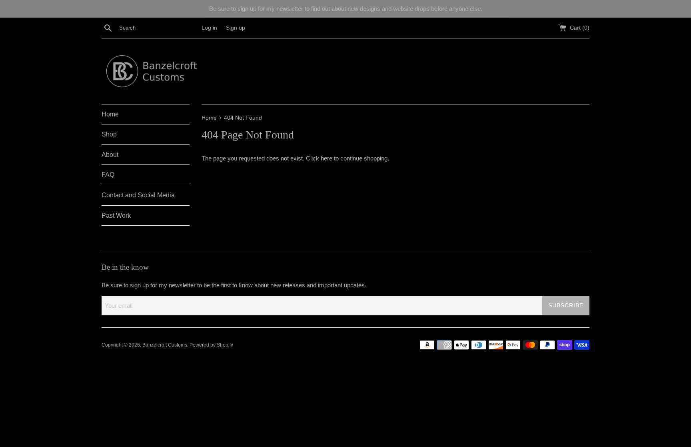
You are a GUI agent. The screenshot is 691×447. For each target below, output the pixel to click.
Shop (109, 134)
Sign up (235, 28)
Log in (209, 28)
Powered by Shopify (211, 345)
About (110, 154)
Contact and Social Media (138, 195)
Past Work (116, 215)
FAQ (108, 174)
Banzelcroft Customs (164, 345)
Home (110, 114)
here (326, 158)
